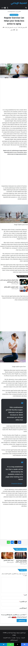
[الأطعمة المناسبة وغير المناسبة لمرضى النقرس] (21, 555)
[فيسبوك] (19, 542)
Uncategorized (11, 11)
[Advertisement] (14, 632)
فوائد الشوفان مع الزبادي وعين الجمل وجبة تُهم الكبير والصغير (9, 281)
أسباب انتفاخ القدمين (8, 560)
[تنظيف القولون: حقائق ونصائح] (23, 289)
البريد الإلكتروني (23, 601)
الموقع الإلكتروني (23, 608)
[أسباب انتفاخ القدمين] (7, 555)
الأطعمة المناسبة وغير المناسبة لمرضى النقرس (21, 561)
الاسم (25, 595)
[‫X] (15, 542)
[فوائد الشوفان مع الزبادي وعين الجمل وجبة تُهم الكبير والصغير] (23, 282)
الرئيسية (18, 11)
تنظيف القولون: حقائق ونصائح (11, 287)
